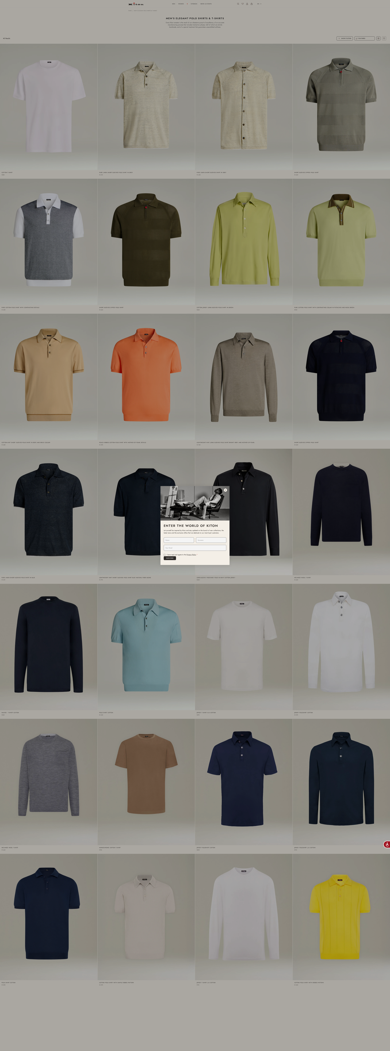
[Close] (225, 490)
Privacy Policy (191, 554)
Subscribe (170, 558)
